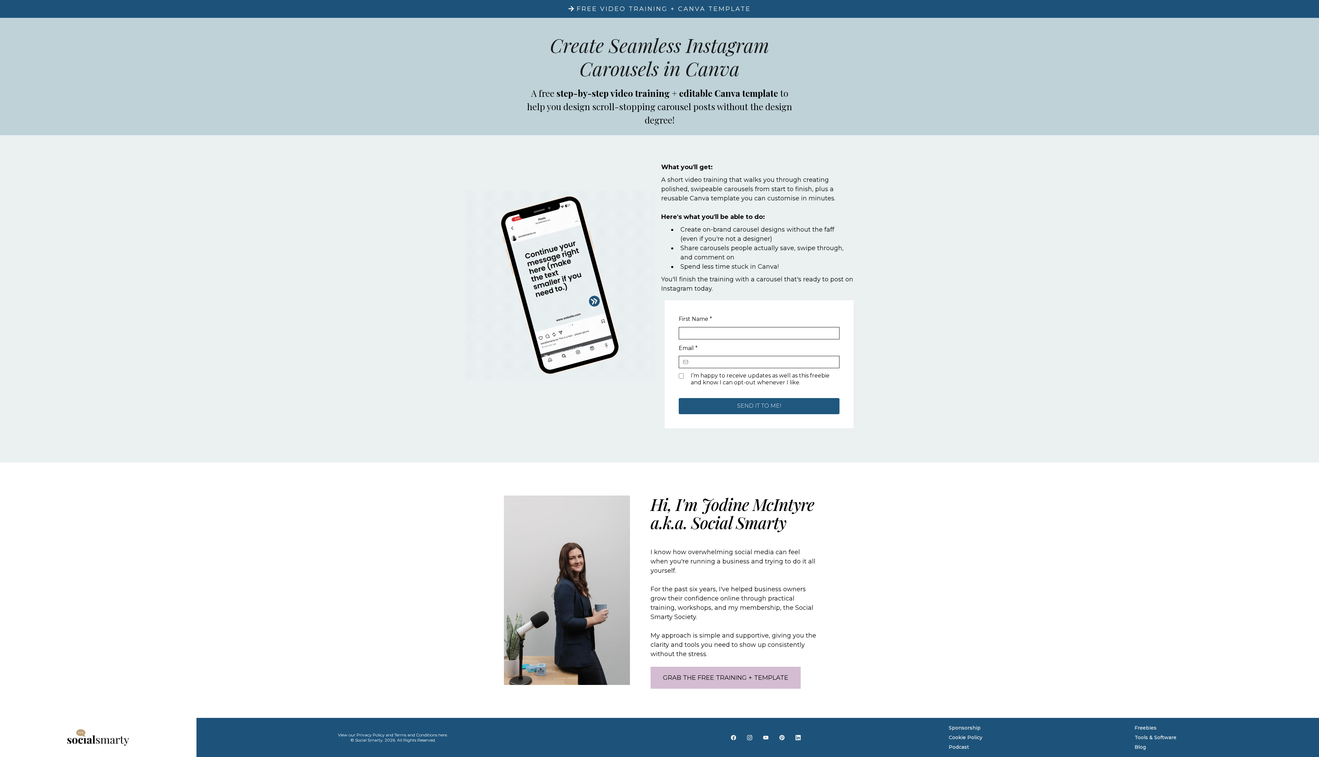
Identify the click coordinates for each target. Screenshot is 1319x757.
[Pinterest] (782, 737)
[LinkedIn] (798, 737)
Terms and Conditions (415, 734)
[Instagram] (750, 737)
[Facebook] (733, 737)
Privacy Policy (371, 734)
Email (688, 348)
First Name (695, 319)
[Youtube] (766, 737)
